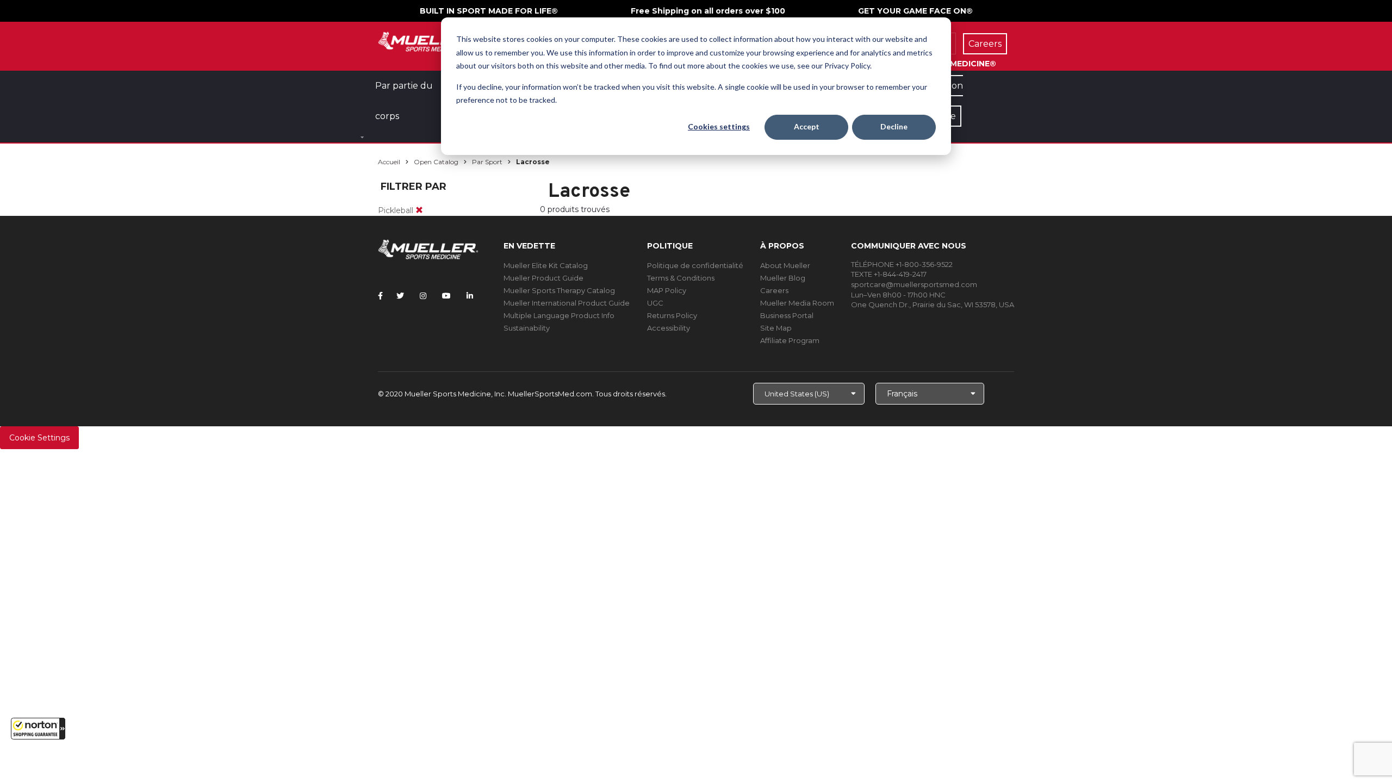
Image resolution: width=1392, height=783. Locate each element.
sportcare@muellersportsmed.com (914, 284)
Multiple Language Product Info (559, 315)
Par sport (487, 162)
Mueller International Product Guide (567, 303)
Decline (894, 126)
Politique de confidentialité (695, 265)
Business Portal (786, 315)
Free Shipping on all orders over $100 (708, 11)
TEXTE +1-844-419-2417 (889, 274)
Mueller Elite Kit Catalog (546, 265)
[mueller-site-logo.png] (428, 40)
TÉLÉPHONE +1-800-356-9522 (902, 264)
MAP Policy (666, 290)
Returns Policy (672, 315)
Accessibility (668, 328)
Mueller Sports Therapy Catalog (559, 290)
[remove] (419, 210)
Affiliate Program (789, 340)
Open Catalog (436, 162)
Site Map (776, 328)
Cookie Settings (39, 438)
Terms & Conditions (680, 278)
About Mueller (785, 265)
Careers (774, 290)
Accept (806, 126)
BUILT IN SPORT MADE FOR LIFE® (489, 11)
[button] (38, 728)
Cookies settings (719, 126)
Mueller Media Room (797, 303)
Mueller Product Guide (543, 278)
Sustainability (527, 328)
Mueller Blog (782, 278)
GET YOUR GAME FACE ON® (915, 11)
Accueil (389, 162)
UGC (655, 303)
